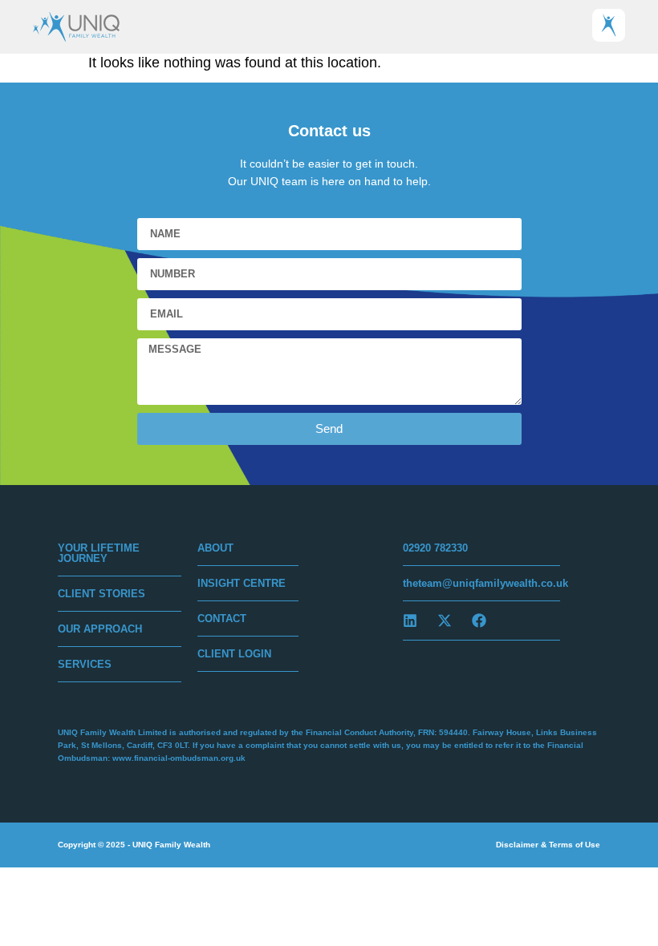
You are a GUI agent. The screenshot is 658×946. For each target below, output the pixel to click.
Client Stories (101, 594)
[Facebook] (479, 620)
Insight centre (241, 583)
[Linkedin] (410, 620)
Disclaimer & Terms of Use (548, 844)
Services (85, 664)
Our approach (100, 629)
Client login (234, 654)
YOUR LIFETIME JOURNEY (99, 553)
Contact (221, 618)
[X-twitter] (444, 620)
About (215, 548)
